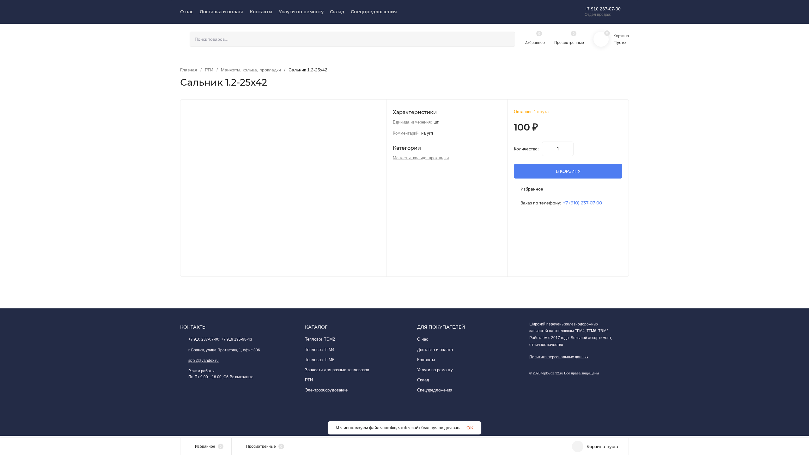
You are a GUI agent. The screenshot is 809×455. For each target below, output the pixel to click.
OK (469, 428)
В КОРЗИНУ (568, 171)
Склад (423, 380)
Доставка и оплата (435, 349)
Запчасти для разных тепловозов (337, 369)
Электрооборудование (326, 390)
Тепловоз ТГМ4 (319, 349)
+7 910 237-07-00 (603, 8)
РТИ (209, 70)
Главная (188, 70)
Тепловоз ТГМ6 (319, 359)
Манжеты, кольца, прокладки (251, 70)
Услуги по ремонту (435, 369)
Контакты (426, 359)
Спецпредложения (434, 390)
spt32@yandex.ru (203, 360)
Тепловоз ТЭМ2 (320, 339)
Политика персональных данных (558, 357)
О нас (422, 339)
